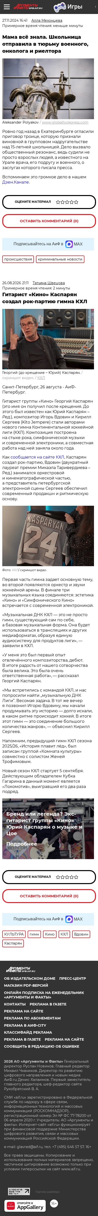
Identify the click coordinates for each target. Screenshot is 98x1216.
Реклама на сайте (23, 1011)
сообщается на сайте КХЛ (37, 457)
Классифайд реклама (28, 1032)
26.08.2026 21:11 (15, 283)
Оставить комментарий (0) (49, 221)
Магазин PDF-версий (26, 985)
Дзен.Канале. (16, 182)
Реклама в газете (48, 1004)
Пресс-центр (72, 978)
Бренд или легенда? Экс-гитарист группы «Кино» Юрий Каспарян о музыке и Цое (44, 823)
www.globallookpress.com (65, 122)
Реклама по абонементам (32, 1018)
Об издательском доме (29, 978)
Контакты (15, 1004)
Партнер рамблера (47, 1191)
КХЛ (41, 378)
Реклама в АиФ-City (25, 1025)
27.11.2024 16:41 (14, 20)
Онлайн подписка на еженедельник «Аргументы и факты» (44, 994)
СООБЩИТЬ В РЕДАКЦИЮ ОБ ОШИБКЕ (41, 1046)
